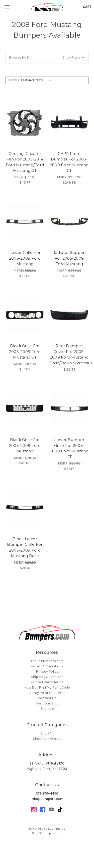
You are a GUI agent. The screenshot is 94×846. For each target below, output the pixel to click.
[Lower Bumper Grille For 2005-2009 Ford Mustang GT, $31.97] (69, 408)
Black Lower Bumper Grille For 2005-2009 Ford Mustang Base (24, 547)
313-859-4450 (47, 793)
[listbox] (37, 80)
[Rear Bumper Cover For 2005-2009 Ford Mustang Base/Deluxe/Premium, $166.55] (69, 315)
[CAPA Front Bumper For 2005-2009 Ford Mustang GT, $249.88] (69, 122)
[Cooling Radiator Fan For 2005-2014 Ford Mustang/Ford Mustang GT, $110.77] (25, 122)
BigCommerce (55, 828)
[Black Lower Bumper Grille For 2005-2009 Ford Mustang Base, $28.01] (25, 508)
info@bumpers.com (47, 799)
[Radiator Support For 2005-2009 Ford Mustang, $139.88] (69, 222)
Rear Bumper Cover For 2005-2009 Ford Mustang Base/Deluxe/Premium (69, 354)
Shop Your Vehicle (47, 738)
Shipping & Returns (47, 677)
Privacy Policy (47, 671)
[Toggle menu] (7, 7)
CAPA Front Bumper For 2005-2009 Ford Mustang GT (69, 162)
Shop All (47, 733)
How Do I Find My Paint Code (47, 687)
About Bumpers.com (47, 661)
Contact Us (47, 698)
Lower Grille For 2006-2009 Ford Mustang (25, 258)
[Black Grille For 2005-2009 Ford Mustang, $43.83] (25, 408)
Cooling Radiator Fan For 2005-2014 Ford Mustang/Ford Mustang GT (25, 162)
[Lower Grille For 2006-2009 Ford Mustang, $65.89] (25, 222)
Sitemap (47, 708)
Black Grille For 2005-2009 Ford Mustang (25, 445)
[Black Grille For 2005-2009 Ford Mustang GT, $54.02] (25, 315)
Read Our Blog (47, 703)
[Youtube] (51, 809)
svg (60, 809)
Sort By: (14, 80)
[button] (47, 57)
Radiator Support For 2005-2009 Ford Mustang (69, 258)
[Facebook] (42, 809)
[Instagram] (34, 809)
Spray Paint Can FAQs (47, 693)
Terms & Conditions (47, 666)
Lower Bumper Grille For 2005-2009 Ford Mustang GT (69, 448)
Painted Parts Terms (47, 682)
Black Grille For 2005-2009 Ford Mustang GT (25, 351)
